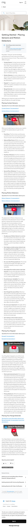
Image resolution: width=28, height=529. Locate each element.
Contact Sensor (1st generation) (10, 108)
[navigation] (14, 12)
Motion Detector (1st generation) (10, 198)
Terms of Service (14, 506)
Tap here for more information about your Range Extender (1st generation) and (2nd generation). (13, 420)
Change (13, 501)
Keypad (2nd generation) (8, 339)
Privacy (4, 506)
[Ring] (3, 2)
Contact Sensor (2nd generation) (10, 111)
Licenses (8, 506)
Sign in (21, 2)
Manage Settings (14, 525)
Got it (14, 521)
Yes (5, 463)
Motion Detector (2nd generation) (11, 201)
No (12, 463)
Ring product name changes (16, 48)
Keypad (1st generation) (8, 336)
